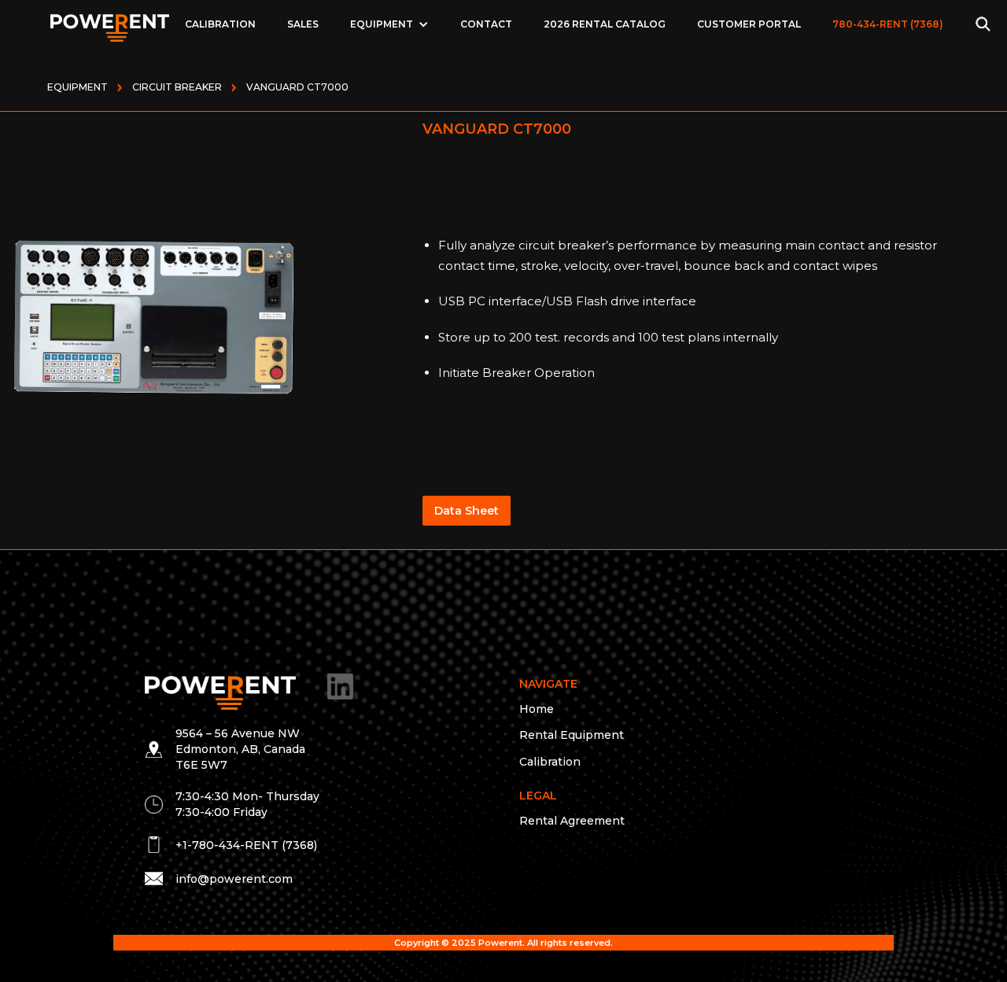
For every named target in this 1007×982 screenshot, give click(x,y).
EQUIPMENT (381, 24)
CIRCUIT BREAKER (177, 87)
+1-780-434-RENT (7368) (246, 845)
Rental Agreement (572, 821)
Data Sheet (466, 511)
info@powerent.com (234, 879)
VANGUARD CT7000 (297, 87)
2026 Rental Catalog (605, 24)
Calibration (220, 24)
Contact (486, 24)
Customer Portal (749, 24)
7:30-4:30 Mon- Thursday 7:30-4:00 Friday (247, 804)
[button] (389, 24)
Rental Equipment (571, 735)
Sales (303, 24)
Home (536, 709)
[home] (109, 23)
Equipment (77, 87)
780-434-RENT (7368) (887, 24)
